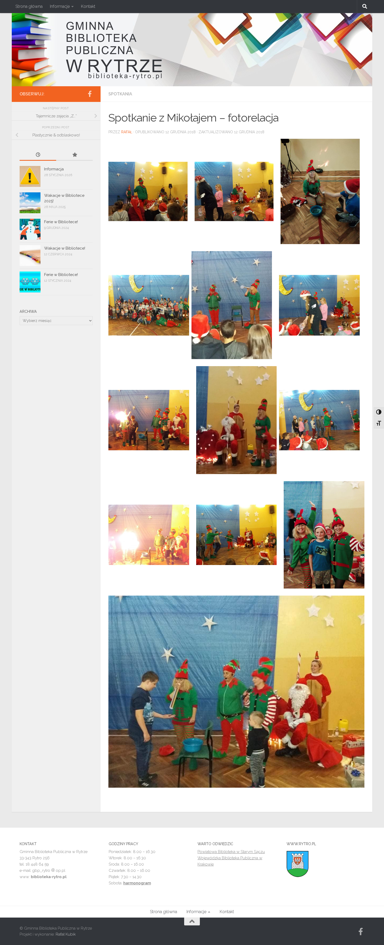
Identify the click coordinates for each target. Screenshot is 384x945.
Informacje (60, 6)
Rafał (126, 132)
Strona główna (29, 6)
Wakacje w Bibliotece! (64, 248)
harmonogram (137, 883)
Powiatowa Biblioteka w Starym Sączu (231, 851)
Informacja (54, 169)
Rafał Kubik (66, 934)
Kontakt (88, 6)
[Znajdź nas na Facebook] (89, 94)
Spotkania (120, 93)
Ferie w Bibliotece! (61, 222)
